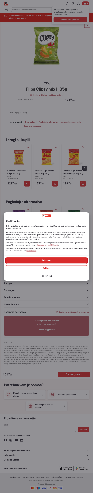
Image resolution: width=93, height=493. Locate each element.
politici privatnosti (41, 245)
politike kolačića (31, 251)
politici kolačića (53, 245)
